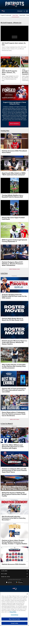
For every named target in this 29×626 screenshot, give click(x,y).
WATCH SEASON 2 (14, 123)
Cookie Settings (14, 614)
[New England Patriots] (14, 589)
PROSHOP (19, 11)
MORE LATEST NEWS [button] (14, 419)
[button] (14, 37)
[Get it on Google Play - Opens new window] (19, 583)
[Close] (27, 594)
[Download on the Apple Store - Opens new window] (9, 582)
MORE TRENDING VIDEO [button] (15, 269)
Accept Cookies (14, 623)
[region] (14, 609)
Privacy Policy (12, 612)
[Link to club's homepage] (3, 10)
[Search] (24, 11)
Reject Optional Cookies (14, 619)
